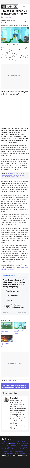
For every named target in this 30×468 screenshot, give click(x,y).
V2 (21, 132)
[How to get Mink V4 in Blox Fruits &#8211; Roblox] (6, 325)
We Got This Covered (22, 443)
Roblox (14, 380)
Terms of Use (9, 453)
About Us (4, 451)
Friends (9, 300)
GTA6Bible (23, 448)
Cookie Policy (19, 451)
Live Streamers (12, 296)
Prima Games (5, 443)
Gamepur (10, 441)
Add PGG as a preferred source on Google (11, 22)
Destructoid (6, 445)
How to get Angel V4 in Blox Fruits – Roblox (19, 331)
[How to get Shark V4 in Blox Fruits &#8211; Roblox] (6, 338)
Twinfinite (4, 441)
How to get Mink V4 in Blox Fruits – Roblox (6, 331)
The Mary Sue (16, 447)
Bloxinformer (15, 448)
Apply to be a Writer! (20, 453)
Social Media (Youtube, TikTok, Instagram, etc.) (15, 306)
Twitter (12, 385)
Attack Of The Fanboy (20, 441)
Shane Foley (7, 17)
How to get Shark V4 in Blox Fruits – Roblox (6, 344)
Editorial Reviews (12, 291)
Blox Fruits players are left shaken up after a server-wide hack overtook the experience (13, 175)
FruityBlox (8, 448)
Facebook (21, 385)
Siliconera (12, 443)
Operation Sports (6, 447)
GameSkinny (23, 445)
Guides (9, 380)
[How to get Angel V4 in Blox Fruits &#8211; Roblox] (20, 325)
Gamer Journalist (14, 445)
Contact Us (11, 451)
